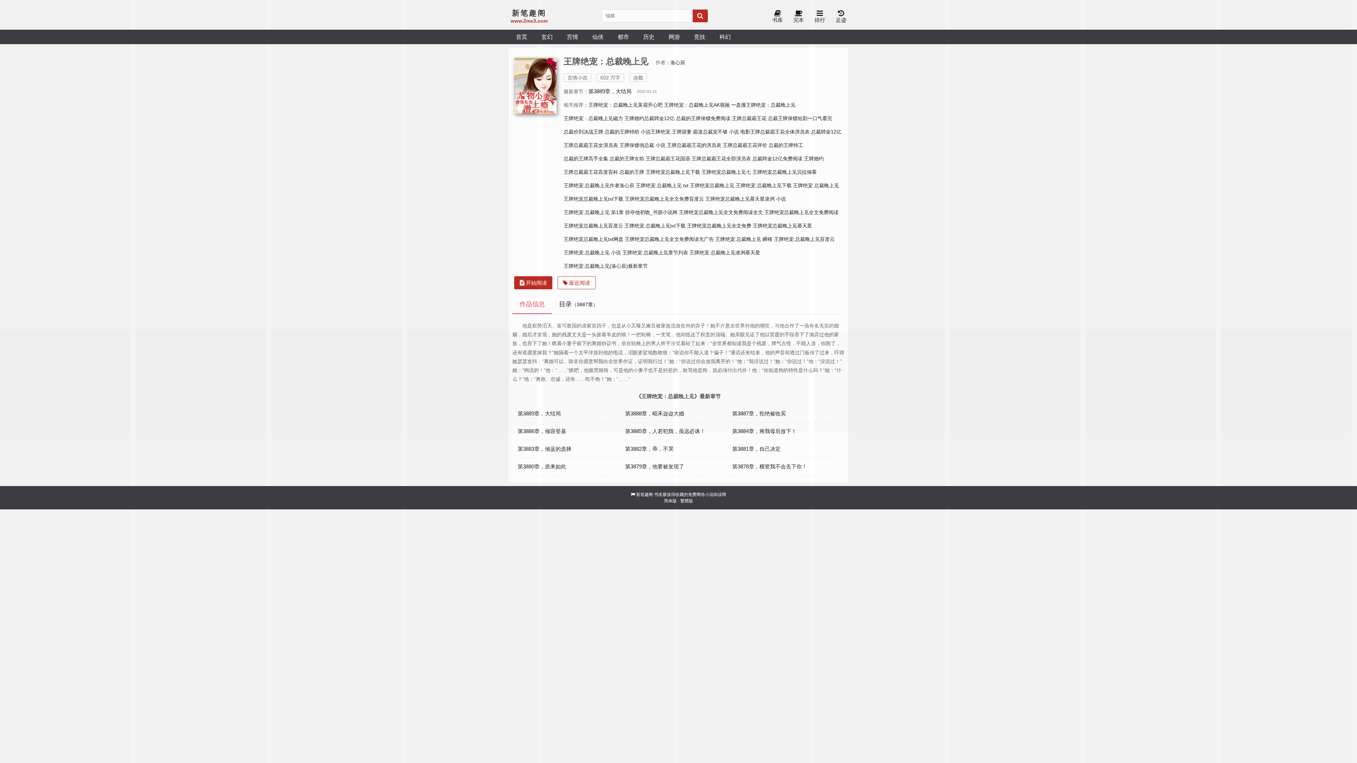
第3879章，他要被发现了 (654, 466)
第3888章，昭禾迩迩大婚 (654, 413)
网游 (674, 37)
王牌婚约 (814, 158)
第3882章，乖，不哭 (649, 449)
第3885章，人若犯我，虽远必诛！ (665, 431)
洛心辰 (677, 62)
